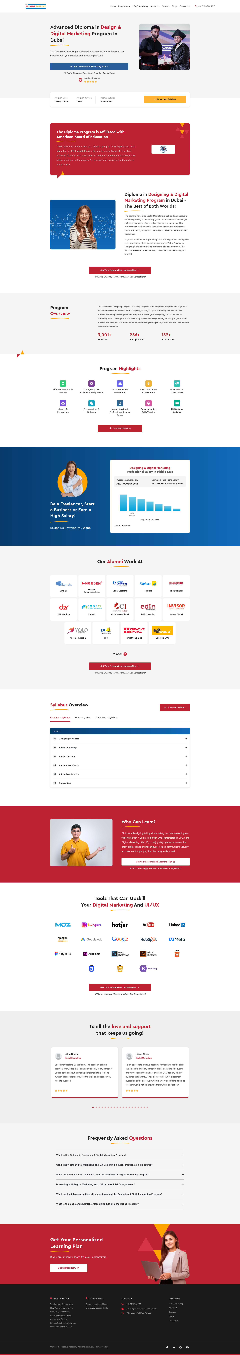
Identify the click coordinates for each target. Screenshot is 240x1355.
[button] (93, 1107)
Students (102, 339)
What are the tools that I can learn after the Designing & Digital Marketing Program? (102, 1174)
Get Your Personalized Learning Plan (88, 66)
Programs (123, 6)
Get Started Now (67, 1268)
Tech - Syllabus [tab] (83, 717)
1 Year (79, 101)
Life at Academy (176, 1303)
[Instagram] (180, 1347)
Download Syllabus (166, 99)
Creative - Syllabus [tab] (60, 717)
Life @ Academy (140, 6)
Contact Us (185, 6)
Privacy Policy (102, 1347)
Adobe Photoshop (65, 747)
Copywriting (62, 783)
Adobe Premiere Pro (66, 774)
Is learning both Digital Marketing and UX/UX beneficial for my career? (95, 1184)
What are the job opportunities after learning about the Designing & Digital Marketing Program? (109, 1194)
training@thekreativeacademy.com (141, 1308)
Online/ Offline (61, 101)
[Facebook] (167, 1347)
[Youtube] (187, 1347)
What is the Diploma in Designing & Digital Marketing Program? (91, 1155)
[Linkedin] (173, 1347)
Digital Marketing (73, 1058)
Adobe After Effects (66, 765)
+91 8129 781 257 (133, 1304)
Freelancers (168, 339)
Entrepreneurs (137, 339)
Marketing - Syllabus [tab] (106, 717)
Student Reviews (92, 78)
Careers (166, 6)
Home (113, 6)
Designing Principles (66, 738)
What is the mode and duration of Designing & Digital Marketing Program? (97, 1204)
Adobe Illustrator (65, 756)
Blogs (174, 6)
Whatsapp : (138, 1313)
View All (117, 654)
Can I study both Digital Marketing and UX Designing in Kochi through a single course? (104, 1165)
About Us (155, 6)
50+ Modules (106, 101)
